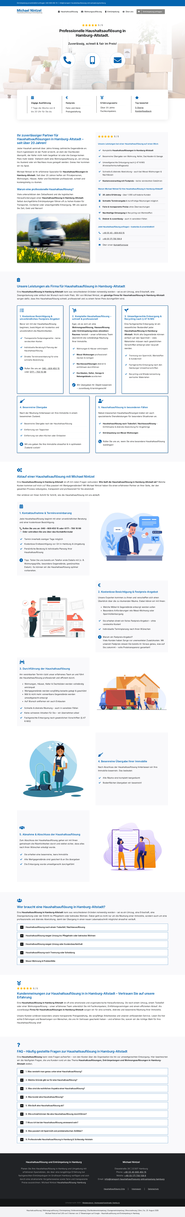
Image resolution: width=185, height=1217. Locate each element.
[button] (92, 927)
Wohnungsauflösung (50, 1210)
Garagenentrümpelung (116, 1210)
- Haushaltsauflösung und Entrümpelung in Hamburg (92, 1213)
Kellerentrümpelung (78, 1210)
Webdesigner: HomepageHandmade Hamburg (101, 1203)
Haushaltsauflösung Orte (114, 1189)
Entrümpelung (65, 1210)
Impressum (136, 1189)
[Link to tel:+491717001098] (92, 60)
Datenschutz (153, 1189)
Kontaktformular (121, 245)
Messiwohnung (131, 1210)
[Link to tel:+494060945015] (67, 60)
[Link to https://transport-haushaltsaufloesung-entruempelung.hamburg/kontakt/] (117, 60)
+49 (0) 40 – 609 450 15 (114, 233)
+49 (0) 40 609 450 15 (135, 1172)
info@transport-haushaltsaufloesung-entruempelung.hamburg (83, 3)
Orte (140, 1210)
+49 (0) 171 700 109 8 (112, 239)
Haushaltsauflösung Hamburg (71, 1182)
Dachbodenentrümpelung (96, 1210)
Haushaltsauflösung (34, 1210)
